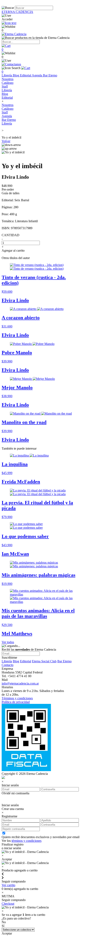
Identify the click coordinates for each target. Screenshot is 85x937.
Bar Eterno (50, 75)
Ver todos (8, 642)
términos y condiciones (26, 840)
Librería (7, 75)
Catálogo (7, 82)
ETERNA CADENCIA (17, 12)
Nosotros (7, 79)
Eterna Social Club (44, 661)
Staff (5, 86)
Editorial (26, 75)
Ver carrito (8, 885)
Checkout (8, 903)
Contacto (7, 665)
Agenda (37, 75)
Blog (16, 75)
